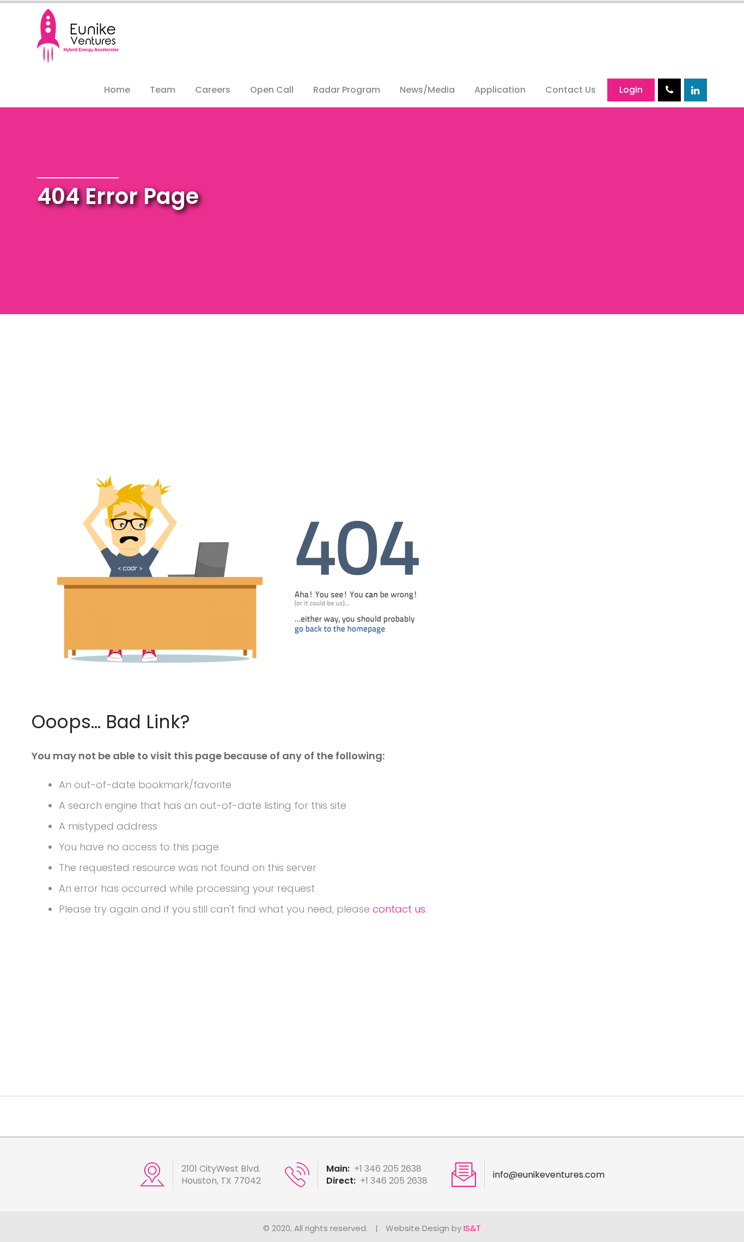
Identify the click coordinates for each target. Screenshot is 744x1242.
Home (117, 89)
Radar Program (346, 89)
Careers (212, 89)
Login (631, 89)
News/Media (427, 89)
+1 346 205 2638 (388, 1168)
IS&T (472, 1228)
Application (500, 89)
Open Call (272, 89)
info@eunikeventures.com (549, 1175)
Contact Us (570, 89)
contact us (399, 909)
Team (162, 89)
